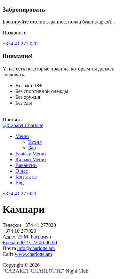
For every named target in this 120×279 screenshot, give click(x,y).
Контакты (26, 177)
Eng (19, 182)
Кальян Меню (30, 159)
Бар (32, 148)
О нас (21, 171)
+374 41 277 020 (20, 43)
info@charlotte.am (36, 248)
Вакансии (26, 165)
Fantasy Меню (30, 153)
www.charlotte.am (33, 254)
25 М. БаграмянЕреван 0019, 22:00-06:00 (30, 239)
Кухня (35, 142)
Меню (22, 136)
